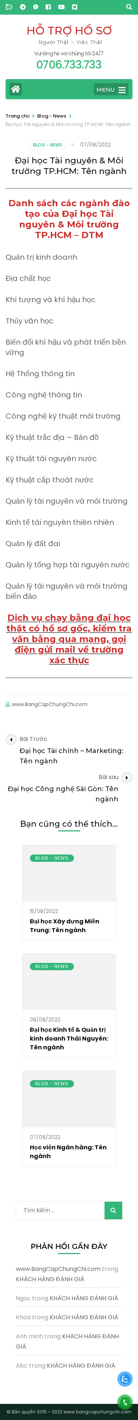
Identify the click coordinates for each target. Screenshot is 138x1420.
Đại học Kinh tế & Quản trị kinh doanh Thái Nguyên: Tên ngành (69, 1039)
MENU (105, 89)
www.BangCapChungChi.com (50, 704)
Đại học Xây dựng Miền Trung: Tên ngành (64, 925)
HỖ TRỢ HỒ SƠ (69, 30)
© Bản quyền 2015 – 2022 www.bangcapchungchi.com (69, 1412)
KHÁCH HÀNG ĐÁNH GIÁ (50, 1279)
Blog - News (47, 145)
